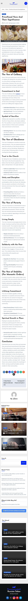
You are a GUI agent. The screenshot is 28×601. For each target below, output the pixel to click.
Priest (3, 14)
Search (4, 458)
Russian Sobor (14, 592)
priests (18, 93)
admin (7, 23)
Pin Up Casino (7, 572)
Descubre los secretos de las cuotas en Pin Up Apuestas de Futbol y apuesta (14, 576)
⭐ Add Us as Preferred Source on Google (14, 510)
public (5, 529)
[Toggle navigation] (2, 3)
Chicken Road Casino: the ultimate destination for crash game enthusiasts (13, 562)
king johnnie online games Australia (11, 504)
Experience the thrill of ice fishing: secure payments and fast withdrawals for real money (13, 548)
